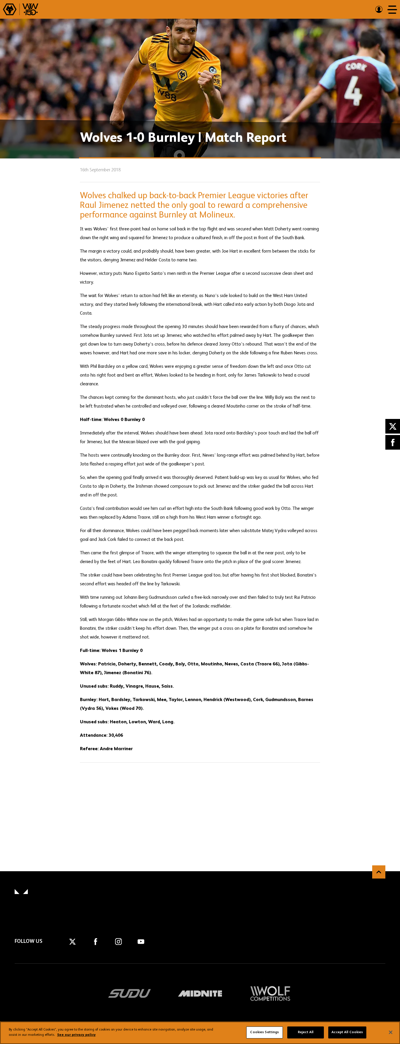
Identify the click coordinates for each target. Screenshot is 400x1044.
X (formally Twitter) (392, 426)
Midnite (200, 993)
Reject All (305, 1032)
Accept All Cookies (347, 1032)
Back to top (378, 872)
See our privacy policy (76, 1035)
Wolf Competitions (270, 993)
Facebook (392, 442)
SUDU (129, 993)
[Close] (390, 1032)
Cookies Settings (264, 1032)
